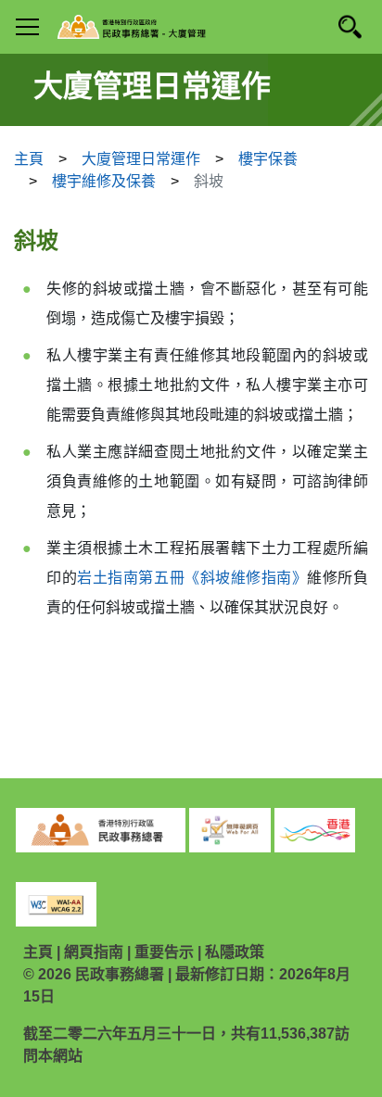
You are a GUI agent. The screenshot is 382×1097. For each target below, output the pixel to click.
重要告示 (164, 952)
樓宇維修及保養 (104, 181)
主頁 (29, 159)
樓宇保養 (268, 159)
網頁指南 (93, 952)
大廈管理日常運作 (141, 159)
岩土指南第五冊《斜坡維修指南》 (192, 578)
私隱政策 (234, 952)
